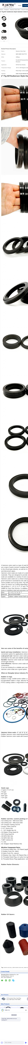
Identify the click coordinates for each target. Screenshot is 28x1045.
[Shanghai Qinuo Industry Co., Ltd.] (8, 5)
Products (6, 9)
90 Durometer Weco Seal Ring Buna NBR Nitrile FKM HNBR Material (14, 1000)
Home (19, 5)
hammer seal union (8, 967)
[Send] (26, 1042)
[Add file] (2, 1042)
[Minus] (26, 1010)
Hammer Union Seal (15, 9)
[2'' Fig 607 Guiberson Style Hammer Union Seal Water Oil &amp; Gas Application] (4, 25)
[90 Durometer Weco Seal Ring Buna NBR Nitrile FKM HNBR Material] (3, 998)
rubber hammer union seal (17, 967)
